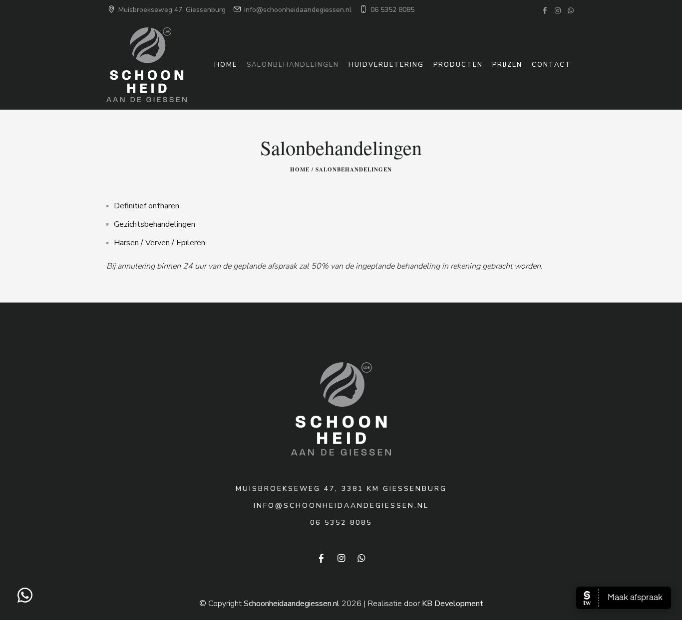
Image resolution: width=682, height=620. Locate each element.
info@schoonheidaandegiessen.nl (296, 9)
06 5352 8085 (391, 9)
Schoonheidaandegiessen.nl (292, 603)
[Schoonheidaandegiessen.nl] (341, 408)
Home (300, 169)
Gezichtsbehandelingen (154, 224)
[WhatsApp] (571, 10)
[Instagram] (558, 10)
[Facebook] (545, 10)
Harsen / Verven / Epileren (159, 242)
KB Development (452, 603)
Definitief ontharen (146, 205)
